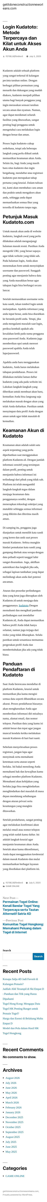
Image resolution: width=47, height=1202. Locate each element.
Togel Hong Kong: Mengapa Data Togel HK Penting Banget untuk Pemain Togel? (21, 1008)
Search (7, 950)
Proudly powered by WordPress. (18, 1195)
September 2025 (14, 1132)
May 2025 (11, 1151)
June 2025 (11, 1146)
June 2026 (11, 1087)
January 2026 (13, 1112)
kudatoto (24, 605)
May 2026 (11, 1092)
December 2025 (14, 1117)
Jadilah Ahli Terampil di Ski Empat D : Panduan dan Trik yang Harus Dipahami (23, 993)
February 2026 (14, 1107)
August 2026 (13, 1078)
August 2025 (13, 1137)
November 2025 (14, 1122)
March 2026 (12, 1102)
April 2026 (11, 1097)
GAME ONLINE (12, 886)
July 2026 (11, 1083)
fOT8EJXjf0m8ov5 (14, 56)
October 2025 (13, 1127)
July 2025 (11, 1142)
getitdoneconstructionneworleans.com (21, 1191)
